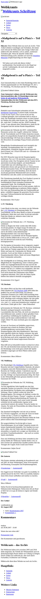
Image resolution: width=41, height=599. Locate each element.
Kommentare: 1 (10, 513)
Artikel (8, 23)
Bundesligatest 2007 (17, 511)
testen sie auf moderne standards (14, 98)
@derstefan (5, 496)
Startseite (9, 571)
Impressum (10, 594)
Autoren (9, 30)
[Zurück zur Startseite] (18, 11)
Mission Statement (12, 590)
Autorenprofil (17, 468)
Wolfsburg (18, 365)
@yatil (3, 479)
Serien (8, 25)
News (8, 27)
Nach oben (4, 2)
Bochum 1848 (20, 290)
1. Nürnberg (9, 210)
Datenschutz (10, 592)
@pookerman (5, 468)
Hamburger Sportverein (9, 112)
